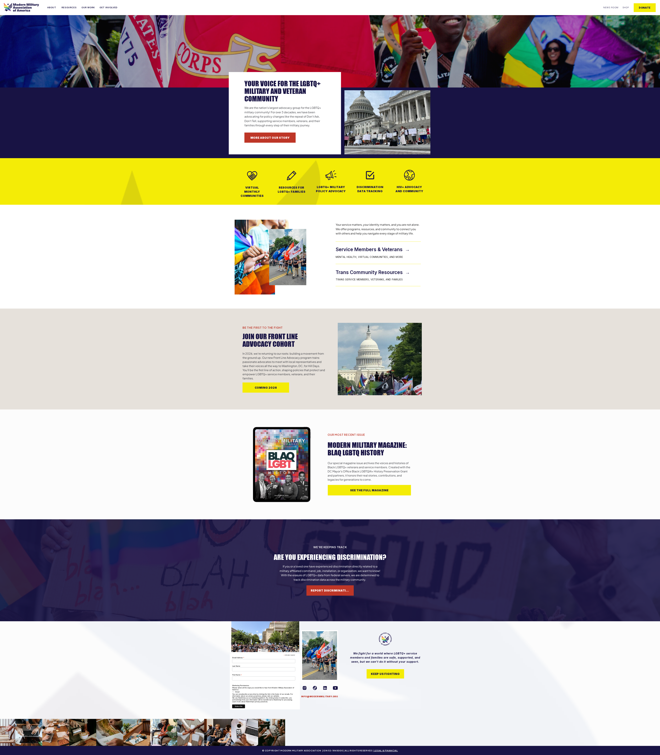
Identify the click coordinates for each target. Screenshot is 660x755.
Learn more (236, 702)
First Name (237, 675)
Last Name (236, 666)
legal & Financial (386, 750)
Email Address (238, 657)
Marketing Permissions (240, 686)
